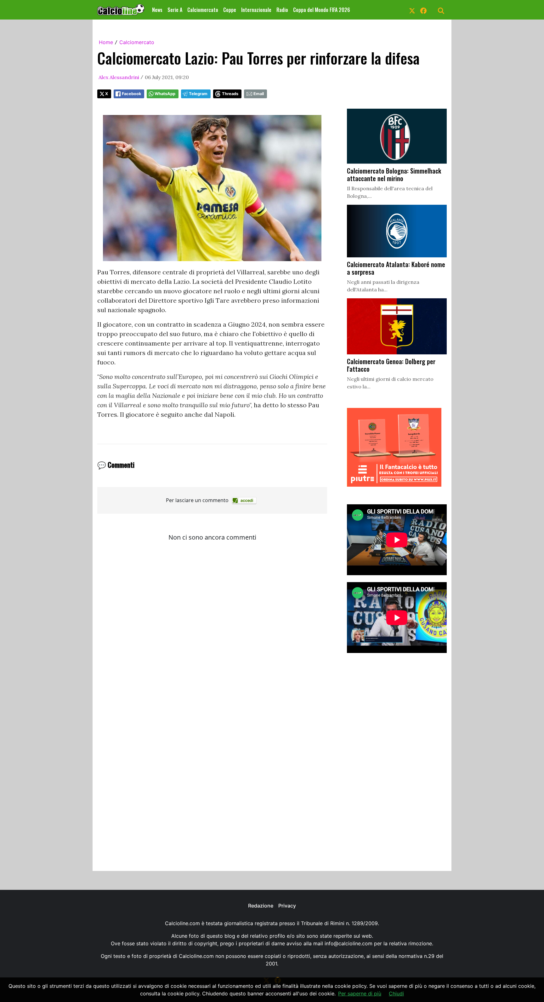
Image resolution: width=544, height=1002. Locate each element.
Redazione (260, 905)
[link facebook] (423, 10)
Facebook (131, 93)
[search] (441, 10)
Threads (230, 93)
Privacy (287, 905)
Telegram (198, 93)
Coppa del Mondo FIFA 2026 (321, 10)
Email (258, 93)
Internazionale (256, 10)
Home (106, 42)
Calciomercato (202, 10)
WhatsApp (165, 93)
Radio (282, 10)
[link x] (412, 10)
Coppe (229, 10)
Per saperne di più (359, 993)
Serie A (174, 10)
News (157, 10)
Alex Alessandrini (119, 77)
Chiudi (396, 993)
